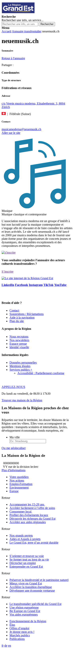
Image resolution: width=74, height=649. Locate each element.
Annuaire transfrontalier (26, 31)
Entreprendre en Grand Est (26, 566)
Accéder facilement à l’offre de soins (32, 508)
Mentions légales (19, 366)
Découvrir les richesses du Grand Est (32, 518)
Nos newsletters (19, 340)
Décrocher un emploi (22, 563)
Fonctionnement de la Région (27, 621)
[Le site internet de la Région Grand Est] (36, 13)
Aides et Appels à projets (24, 539)
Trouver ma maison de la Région (22, 400)
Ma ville (14, 437)
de (5, 645)
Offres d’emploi (19, 628)
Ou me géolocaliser (14, 448)
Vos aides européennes (23, 614)
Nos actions (16, 480)
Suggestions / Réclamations (26, 314)
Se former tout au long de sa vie (29, 559)
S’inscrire (7, 271)
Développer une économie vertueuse (32, 590)
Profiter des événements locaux (28, 515)
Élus (12, 624)
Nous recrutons (18, 336)
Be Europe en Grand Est (24, 611)
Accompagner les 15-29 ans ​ (27, 504)
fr (3, 645)
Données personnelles (23, 362)
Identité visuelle (19, 347)
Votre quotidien (19, 477)
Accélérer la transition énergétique (30, 587)
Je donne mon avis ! (21, 631)
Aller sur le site (11, 132)
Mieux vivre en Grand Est (25, 583)
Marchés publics (19, 635)
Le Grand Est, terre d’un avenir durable (33, 542)
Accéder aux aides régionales (27, 522)
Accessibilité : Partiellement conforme (40, 373)
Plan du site (16, 321)
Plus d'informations (13, 470)
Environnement (19, 487)
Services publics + (20, 369)
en (9, 645)
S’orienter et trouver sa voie (26, 556)
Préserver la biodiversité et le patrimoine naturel (38, 580)
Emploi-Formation (20, 484)
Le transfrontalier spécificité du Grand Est (35, 604)
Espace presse (18, 343)
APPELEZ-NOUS (13, 387)
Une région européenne (24, 607)
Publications (17, 639)
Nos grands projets (21, 535)
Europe (14, 491)
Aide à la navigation (22, 317)
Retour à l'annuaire (13, 58)
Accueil (6, 31)
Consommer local (20, 511)
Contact (14, 310)
